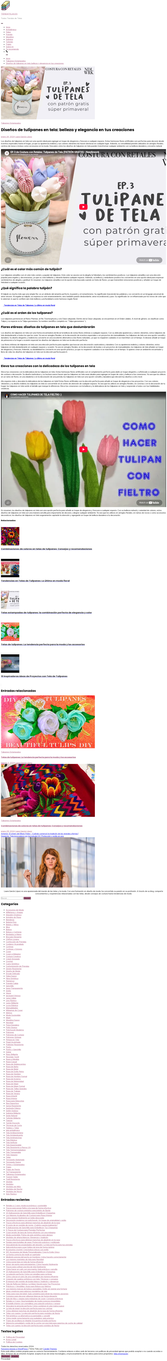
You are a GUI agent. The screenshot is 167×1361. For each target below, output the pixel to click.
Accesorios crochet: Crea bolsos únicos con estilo (27, 1249)
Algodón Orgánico (14, 915)
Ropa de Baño (12, 1066)
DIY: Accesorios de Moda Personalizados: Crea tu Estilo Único (33, 1252)
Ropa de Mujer (12, 1083)
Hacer (8, 993)
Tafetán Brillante (13, 1118)
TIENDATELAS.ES (9, 14)
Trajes (8, 44)
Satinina (9, 39)
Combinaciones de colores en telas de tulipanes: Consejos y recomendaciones (41, 825)
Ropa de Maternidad (15, 1081)
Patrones (10, 1032)
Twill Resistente (13, 1179)
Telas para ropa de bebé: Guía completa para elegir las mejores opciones (37, 1293)
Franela (9, 34)
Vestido (9, 1181)
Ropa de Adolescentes (16, 1064)
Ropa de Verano (13, 1093)
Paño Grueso (11, 1027)
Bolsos (9, 929)
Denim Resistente (14, 968)
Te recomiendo (12, 49)
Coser (8, 951)
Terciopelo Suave (13, 1162)
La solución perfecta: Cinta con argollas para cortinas (29, 1274)
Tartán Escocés (13, 1123)
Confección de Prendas (16, 941)
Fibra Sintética (12, 978)
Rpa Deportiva (12, 1103)
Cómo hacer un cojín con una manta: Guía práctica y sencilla (31, 1269)
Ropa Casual (11, 1061)
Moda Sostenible (13, 1015)
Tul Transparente (13, 1172)
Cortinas (9, 946)
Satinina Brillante (13, 1113)
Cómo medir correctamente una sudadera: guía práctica (30, 1318)
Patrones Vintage (13, 1037)
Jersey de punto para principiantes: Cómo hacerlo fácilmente (32, 1264)
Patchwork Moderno (15, 1030)
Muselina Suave (13, 1020)
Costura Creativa (13, 956)
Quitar (8, 1052)
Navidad (9, 1022)
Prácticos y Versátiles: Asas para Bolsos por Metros (28, 1286)
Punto (8, 1047)
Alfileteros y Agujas (14, 912)
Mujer (8, 1017)
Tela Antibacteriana (14, 1132)
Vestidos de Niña (13, 1186)
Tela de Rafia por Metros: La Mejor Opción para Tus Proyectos (33, 1284)
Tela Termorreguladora (16, 1150)
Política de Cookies (14, 1342)
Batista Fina (11, 922)
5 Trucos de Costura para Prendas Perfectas (25, 1230)
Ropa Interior (11, 1098)
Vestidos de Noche (14, 1189)
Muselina (10, 37)
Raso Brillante (12, 1054)
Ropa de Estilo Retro (15, 1071)
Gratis (8, 990)
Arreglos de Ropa (13, 917)
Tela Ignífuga (11, 1142)
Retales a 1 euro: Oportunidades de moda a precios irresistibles (33, 1301)
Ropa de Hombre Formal (16, 1076)
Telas (8, 1157)
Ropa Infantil (11, 1096)
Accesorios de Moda (15, 910)
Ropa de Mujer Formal (15, 1086)
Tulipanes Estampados (11, 123)
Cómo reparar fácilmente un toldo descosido (25, 1218)
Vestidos (9, 1184)
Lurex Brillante (12, 1003)
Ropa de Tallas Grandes (16, 1088)
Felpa (8, 32)
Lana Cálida (11, 998)
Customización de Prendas (17, 966)
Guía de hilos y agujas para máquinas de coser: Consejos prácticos (34, 1298)
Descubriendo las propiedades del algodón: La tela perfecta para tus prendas (39, 1244)
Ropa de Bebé (12, 1069)
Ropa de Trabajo (13, 1091)
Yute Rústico (11, 1194)
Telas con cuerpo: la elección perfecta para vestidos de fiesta (32, 1325)
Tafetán (9, 42)
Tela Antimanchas (14, 1137)
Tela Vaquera (11, 1154)
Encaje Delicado (13, 973)
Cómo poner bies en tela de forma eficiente (24, 1262)
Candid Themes (50, 1349)
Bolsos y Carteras (14, 932)
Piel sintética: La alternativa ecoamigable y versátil (28, 1315)
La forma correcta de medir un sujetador (23, 1254)
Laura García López (23, 136)
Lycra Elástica (12, 1005)
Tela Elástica (11, 1140)
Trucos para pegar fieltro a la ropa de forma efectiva (28, 1208)
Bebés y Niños (12, 924)
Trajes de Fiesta (13, 1169)
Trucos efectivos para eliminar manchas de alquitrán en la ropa (33, 1240)
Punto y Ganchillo (13, 1049)
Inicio (8, 27)
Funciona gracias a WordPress (14, 1349)
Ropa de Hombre (13, 1074)
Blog (8, 927)
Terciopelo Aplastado (15, 1159)
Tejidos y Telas (12, 1128)
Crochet (9, 961)
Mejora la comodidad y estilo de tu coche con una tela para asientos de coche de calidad (44, 1323)
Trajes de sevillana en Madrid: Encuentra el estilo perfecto (31, 1320)
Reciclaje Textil (12, 1057)
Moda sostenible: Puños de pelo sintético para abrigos (29, 1235)
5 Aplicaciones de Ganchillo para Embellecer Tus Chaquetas (32, 1227)
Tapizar (9, 1120)
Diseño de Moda (13, 971)
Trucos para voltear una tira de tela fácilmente (26, 1267)
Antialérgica (11, 29)
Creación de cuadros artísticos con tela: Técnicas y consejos (32, 1279)
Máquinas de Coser (14, 1010)
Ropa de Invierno (13, 1079)
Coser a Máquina (13, 954)
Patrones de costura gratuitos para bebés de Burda (28, 1210)
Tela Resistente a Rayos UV (18, 1147)
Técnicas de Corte (14, 1125)
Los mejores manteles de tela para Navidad (25, 1259)
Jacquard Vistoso (13, 995)
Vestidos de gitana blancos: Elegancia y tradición (27, 1237)
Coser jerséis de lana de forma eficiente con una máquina (30, 1232)
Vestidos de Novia (14, 1191)
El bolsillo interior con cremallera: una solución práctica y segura (33, 1303)
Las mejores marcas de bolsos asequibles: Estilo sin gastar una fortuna (36, 1289)
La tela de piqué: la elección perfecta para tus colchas (29, 1308)
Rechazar (5, 1356)
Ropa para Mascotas (15, 1101)
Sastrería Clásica (13, 1108)
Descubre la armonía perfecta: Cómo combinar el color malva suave (35, 1306)
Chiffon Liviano (12, 939)
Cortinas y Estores (14, 949)
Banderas (10, 919)
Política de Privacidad (15, 1337)
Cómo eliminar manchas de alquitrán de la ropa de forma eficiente (34, 1311)
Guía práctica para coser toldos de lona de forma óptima (30, 1247)
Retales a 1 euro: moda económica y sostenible (26, 1205)
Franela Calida (12, 983)
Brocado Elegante (14, 937)
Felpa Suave (11, 976)
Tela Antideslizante (14, 1135)
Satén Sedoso (12, 1110)
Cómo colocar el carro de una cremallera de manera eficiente (32, 1276)
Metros (9, 1012)
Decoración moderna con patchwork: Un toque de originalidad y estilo (36, 1220)
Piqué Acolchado (13, 1042)
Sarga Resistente (13, 1106)
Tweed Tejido (12, 1177)
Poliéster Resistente (15, 1044)
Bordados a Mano (13, 934)
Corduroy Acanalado (15, 944)
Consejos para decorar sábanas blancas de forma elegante (31, 1296)
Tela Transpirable (13, 1152)
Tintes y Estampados (15, 1164)
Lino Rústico (11, 1000)
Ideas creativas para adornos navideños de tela (26, 1291)
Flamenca (10, 981)
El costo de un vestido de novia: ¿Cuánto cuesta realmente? (32, 1225)
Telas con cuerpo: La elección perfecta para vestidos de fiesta (33, 1313)
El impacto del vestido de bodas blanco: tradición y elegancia (32, 1281)
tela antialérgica (13, 1130)
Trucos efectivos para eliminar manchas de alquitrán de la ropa (33, 1222)
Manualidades (12, 1008)
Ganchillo (10, 986)
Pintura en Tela (12, 1039)
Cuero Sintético (12, 964)
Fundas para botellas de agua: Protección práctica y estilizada (33, 1242)
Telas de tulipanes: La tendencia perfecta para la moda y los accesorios (38, 757)
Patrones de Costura (15, 1035)
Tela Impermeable (13, 1145)
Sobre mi (9, 46)
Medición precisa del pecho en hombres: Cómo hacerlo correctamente (36, 1257)
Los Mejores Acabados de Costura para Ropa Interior (29, 1215)
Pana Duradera (12, 1025)
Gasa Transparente (14, 988)
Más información (121, 1353)
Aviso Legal (11, 1339)
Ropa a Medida (12, 1059)
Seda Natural (11, 1115)
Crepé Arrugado (13, 959)
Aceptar (15, 1356)
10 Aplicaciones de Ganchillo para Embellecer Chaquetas (30, 1213)
